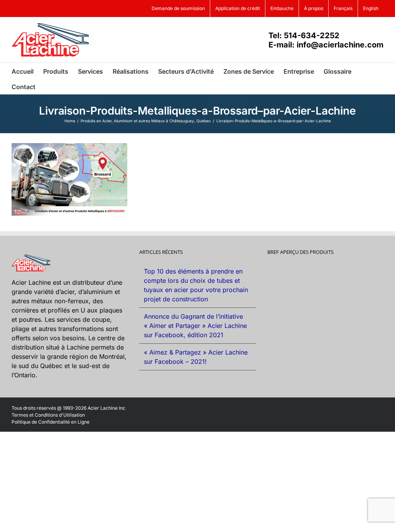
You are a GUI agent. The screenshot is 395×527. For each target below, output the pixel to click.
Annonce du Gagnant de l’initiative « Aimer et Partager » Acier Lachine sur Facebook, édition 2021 (195, 325)
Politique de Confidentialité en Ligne (50, 422)
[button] (47, 86)
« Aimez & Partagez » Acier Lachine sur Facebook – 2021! (196, 356)
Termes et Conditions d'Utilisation (48, 415)
